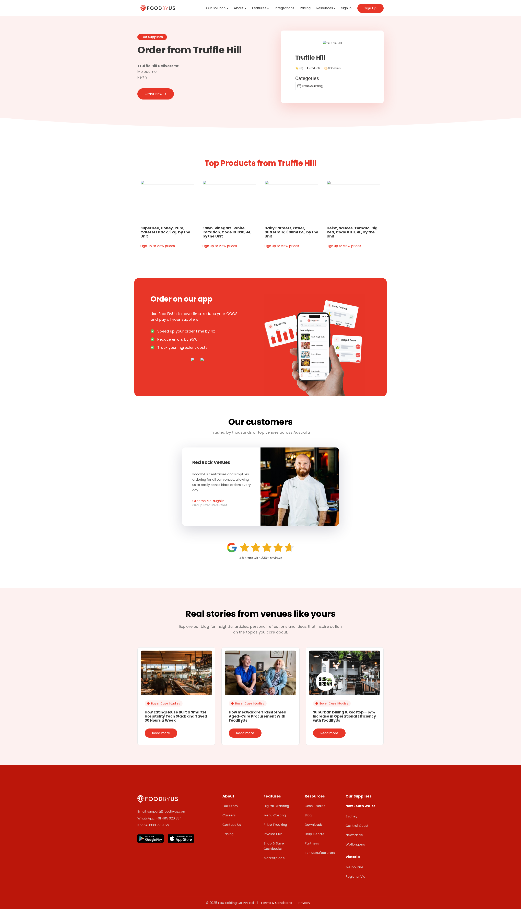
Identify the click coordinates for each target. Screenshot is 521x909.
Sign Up (370, 8)
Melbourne (354, 867)
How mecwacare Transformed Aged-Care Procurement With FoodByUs (257, 716)
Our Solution (215, 8)
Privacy (304, 902)
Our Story (230, 806)
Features (259, 8)
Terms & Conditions (277, 902)
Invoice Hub (273, 834)
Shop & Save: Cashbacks (274, 846)
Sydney (351, 816)
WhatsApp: (146, 818)
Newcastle (354, 835)
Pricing (305, 8)
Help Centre (315, 834)
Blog (308, 815)
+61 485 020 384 (169, 818)
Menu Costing (275, 815)
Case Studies (315, 806)
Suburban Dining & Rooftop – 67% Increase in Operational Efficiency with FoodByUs (344, 716)
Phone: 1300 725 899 (153, 825)
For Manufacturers (320, 852)
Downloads (314, 824)
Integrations (284, 8)
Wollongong (355, 844)
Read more (161, 733)
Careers (229, 815)
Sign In (346, 8)
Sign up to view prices (157, 246)
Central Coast (357, 825)
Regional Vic (355, 876)
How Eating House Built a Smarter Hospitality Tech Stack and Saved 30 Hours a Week (176, 716)
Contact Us (231, 824)
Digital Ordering (276, 806)
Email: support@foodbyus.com (161, 811)
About (239, 8)
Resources (324, 8)
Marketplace (274, 858)
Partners (312, 843)
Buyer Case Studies (165, 703)
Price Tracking (275, 824)
